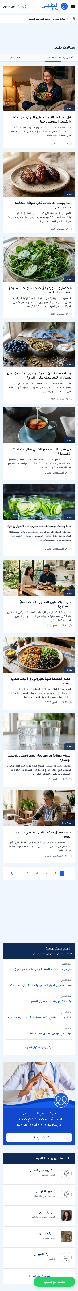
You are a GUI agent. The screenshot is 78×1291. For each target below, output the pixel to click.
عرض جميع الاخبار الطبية (39, 1047)
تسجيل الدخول (11, 6)
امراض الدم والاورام (45, 1196)
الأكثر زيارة (68, 57)
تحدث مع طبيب (39, 1137)
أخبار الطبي (66, 964)
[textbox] (17, 57)
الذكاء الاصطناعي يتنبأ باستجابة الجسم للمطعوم (40, 1017)
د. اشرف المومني (45, 1254)
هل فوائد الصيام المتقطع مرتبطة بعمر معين (43, 969)
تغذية (70, 108)
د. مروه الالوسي (45, 1191)
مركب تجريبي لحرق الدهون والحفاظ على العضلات (41, 985)
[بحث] (24, 6)
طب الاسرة (49, 1238)
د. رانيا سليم (47, 1212)
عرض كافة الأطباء (39, 1276)
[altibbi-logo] (55, 6)
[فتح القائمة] (72, 6)
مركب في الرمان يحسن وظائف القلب (49, 1033)
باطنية (52, 1259)
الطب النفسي (48, 1175)
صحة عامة (67, 823)
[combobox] (17, 57)
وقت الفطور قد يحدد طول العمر (51, 1001)
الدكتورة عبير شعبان (43, 1170)
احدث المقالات (53, 57)
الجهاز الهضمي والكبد (44, 1217)
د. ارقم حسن (47, 1233)
